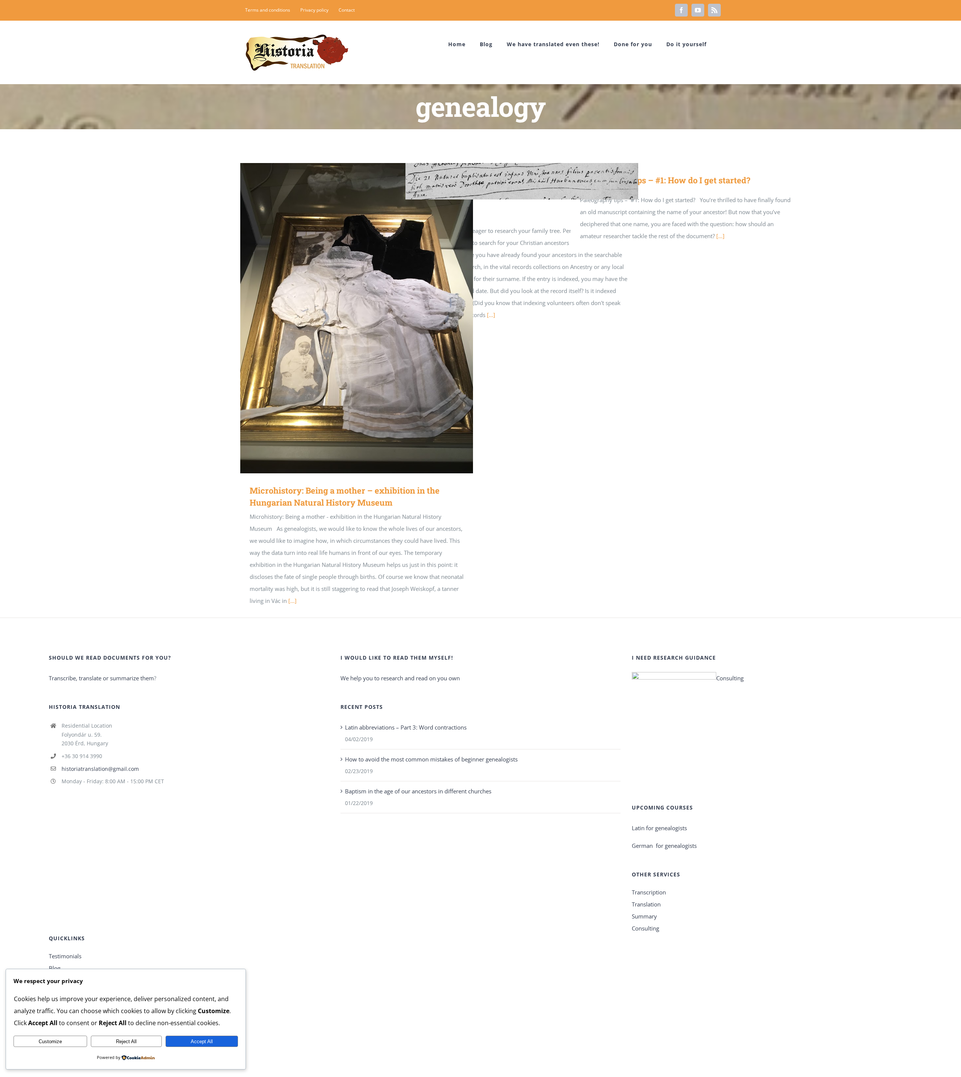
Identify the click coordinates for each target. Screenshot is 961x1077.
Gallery (367, 318)
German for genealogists (664, 845)
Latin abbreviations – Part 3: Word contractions (406, 727)
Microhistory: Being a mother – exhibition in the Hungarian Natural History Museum (345, 318)
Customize (50, 1041)
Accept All (202, 1041)
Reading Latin (511, 181)
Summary (644, 916)
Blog (54, 968)
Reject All (126, 1041)
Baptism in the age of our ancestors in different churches (418, 791)
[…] (720, 236)
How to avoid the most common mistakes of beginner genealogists (431, 759)
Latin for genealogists (659, 828)
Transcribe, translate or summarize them (101, 678)
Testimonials (65, 956)
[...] (292, 600)
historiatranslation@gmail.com (100, 768)
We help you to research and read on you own (400, 678)
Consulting (730, 678)
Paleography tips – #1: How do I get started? (665, 180)
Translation (646, 904)
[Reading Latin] (521, 181)
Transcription (649, 892)
